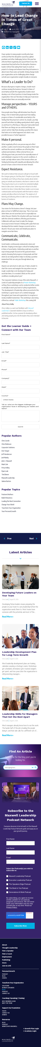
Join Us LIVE (6, 966)
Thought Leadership (10, 948)
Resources (6, 1019)
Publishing (6, 960)
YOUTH (4, 1011)
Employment (7, 957)
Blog (3, 976)
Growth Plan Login (32, 1028)
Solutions (5, 985)
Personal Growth (8, 971)
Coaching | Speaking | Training (13, 998)
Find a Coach (7, 954)
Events (4, 978)
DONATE (4, 1014)
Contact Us (26, 3)
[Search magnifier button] (35, 767)
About (4, 945)
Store (4, 963)
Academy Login (30, 1031)
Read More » (7, 616)
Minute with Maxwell (9, 1026)
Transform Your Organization (11, 32)
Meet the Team (7, 1003)
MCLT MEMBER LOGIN (8, 1001)
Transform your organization (13, 983)
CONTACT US (6, 1013)
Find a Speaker (7, 951)
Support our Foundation (11, 1008)
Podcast (5, 974)
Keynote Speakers (8, 987)
